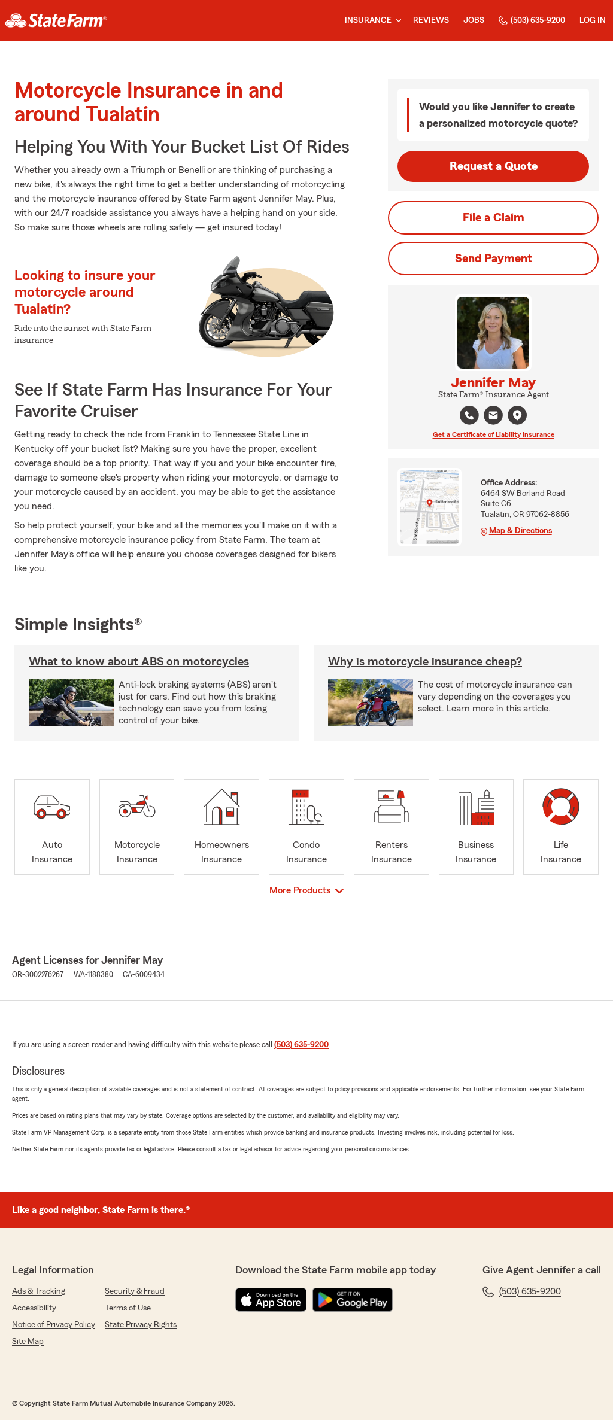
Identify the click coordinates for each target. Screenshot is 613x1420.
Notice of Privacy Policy (53, 1325)
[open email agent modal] (493, 417)
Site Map (28, 1341)
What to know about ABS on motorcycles (139, 662)
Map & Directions (520, 531)
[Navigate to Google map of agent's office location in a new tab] (517, 415)
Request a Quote (494, 166)
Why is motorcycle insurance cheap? (425, 662)
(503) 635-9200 (538, 20)
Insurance (368, 20)
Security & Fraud (135, 1291)
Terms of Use (128, 1308)
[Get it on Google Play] (352, 1300)
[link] (56, 20)
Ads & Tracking (38, 1291)
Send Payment (493, 258)
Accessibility (34, 1308)
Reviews (431, 20)
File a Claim (493, 218)
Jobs (473, 20)
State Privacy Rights (141, 1325)
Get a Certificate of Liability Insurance (493, 434)
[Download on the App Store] (271, 1300)
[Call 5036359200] (469, 415)
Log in (592, 20)
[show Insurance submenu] (396, 20)
